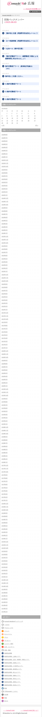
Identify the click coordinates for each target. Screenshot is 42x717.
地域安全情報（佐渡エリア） (12, 662)
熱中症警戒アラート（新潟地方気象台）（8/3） (19, 67)
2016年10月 (5, 510)
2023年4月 (5, 262)
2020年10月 (5, 357)
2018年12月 (5, 427)
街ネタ (6, 701)
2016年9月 (5, 513)
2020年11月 (5, 354)
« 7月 (3, 125)
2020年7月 (5, 366)
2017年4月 (5, 490)
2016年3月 (5, 532)
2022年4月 (5, 300)
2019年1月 (5, 424)
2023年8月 (5, 249)
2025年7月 (5, 176)
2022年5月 (5, 296)
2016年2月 (5, 535)
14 (2, 118)
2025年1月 (5, 195)
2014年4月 (5, 605)
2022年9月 (5, 284)
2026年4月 (5, 147)
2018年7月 (5, 443)
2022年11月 (5, 277)
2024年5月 (5, 220)
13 (34, 115)
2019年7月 (5, 405)
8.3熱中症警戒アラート (13, 84)
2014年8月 (5, 592)
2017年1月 (5, 500)
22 (7, 120)
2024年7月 (5, 214)
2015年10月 (5, 548)
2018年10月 (5, 433)
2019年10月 (5, 395)
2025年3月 (5, 188)
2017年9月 (5, 475)
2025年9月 (5, 169)
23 (12, 120)
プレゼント (7, 640)
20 (34, 118)
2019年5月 (5, 411)
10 (17, 115)
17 (17, 118)
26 (28, 120)
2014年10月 (5, 586)
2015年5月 (5, 564)
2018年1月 (5, 462)
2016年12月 (5, 503)
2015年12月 (5, 541)
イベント (6, 631)
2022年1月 (5, 309)
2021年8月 (5, 325)
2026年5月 (5, 144)
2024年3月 (5, 227)
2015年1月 (5, 576)
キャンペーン (8, 634)
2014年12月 (5, 580)
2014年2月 (5, 611)
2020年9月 (5, 360)
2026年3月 (5, 150)
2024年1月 (5, 233)
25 (22, 120)
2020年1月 (5, 386)
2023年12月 (5, 236)
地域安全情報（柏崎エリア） (12, 675)
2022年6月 (5, 293)
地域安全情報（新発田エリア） (13, 669)
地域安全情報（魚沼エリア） (12, 685)
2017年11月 (5, 468)
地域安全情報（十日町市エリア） (13, 666)
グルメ (6, 637)
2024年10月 (5, 204)
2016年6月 (5, 522)
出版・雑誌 (7, 650)
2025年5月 (5, 182)
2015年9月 (5, 551)
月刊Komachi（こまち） (11, 691)
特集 (5, 697)
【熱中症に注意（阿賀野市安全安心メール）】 (21, 33)
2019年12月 (5, 389)
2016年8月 (5, 516)
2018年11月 (5, 430)
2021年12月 (5, 312)
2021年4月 (5, 338)
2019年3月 (5, 417)
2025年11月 (5, 163)
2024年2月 (5, 230)
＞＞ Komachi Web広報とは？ (32, 9)
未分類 (6, 694)
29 (7, 123)
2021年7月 (5, 328)
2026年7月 (5, 138)
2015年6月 (5, 560)
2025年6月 (5, 179)
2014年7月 (5, 595)
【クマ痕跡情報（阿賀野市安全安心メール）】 (21, 41)
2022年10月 (5, 281)
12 (28, 115)
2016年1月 (5, 538)
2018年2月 (5, 459)
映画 (5, 688)
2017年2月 (5, 497)
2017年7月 (5, 481)
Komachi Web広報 (6, 15)
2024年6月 (5, 217)
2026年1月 (5, 157)
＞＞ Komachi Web (9, 710)
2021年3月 (5, 341)
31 (17, 123)
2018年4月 (5, 452)
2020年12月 (5, 351)
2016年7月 (5, 519)
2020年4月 (5, 376)
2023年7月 (5, 252)
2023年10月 (5, 242)
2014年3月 (5, 608)
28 (2, 123)
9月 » (36, 125)
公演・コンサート (9, 646)
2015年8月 (5, 554)
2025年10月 (5, 166)
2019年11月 (5, 392)
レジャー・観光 (8, 643)
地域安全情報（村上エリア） (12, 672)
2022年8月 (5, 287)
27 (34, 120)
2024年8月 (5, 211)
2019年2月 (5, 421)
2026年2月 (5, 153)
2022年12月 (5, 274)
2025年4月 (5, 185)
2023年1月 (5, 271)
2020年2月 (5, 382)
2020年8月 (5, 363)
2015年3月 (5, 570)
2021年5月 (5, 335)
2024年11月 (5, 201)
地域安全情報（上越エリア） (12, 656)
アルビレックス (8, 627)
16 (12, 118)
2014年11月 (5, 583)
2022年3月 (5, 303)
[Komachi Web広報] (21, 5)
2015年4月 (5, 567)
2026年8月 (5, 134)
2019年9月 (5, 398)
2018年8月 (5, 440)
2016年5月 (5, 525)
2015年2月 (5, 573)
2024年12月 (5, 198)
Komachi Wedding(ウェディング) (13, 621)
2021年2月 (5, 344)
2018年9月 (5, 436)
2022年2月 (5, 306)
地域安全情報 (8, 653)
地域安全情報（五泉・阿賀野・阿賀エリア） (17, 659)
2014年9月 (5, 589)
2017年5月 (5, 487)
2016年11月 (5, 506)
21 (2, 120)
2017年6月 (5, 484)
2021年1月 (5, 347)
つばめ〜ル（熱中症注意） (14, 48)
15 (7, 118)
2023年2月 (5, 268)
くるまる (6, 624)
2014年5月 (5, 602)
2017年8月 (5, 478)
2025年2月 (5, 192)
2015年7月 (5, 557)
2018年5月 (5, 449)
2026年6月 (5, 141)
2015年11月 (5, 545)
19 (28, 118)
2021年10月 (5, 319)
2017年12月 (5, 465)
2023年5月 (5, 258)
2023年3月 (5, 265)
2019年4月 (5, 414)
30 (12, 123)
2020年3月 (5, 379)
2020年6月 (5, 370)
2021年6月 (5, 332)
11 (22, 115)
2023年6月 (5, 255)
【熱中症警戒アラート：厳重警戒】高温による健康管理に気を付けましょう (21, 57)
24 (17, 120)
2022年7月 (5, 290)
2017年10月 (5, 471)
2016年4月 (5, 529)
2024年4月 (5, 223)
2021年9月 (5, 322)
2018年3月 (5, 456)
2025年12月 (5, 160)
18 (22, 118)
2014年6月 (5, 599)
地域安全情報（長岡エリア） (12, 682)
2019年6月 (5, 408)
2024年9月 (5, 207)
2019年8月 (5, 401)
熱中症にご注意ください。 (14, 76)
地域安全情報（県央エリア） (12, 678)
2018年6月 (5, 446)
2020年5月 (5, 373)
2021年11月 (5, 316)
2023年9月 (5, 246)
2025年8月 (5, 172)
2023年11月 (5, 239)
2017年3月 (5, 494)
